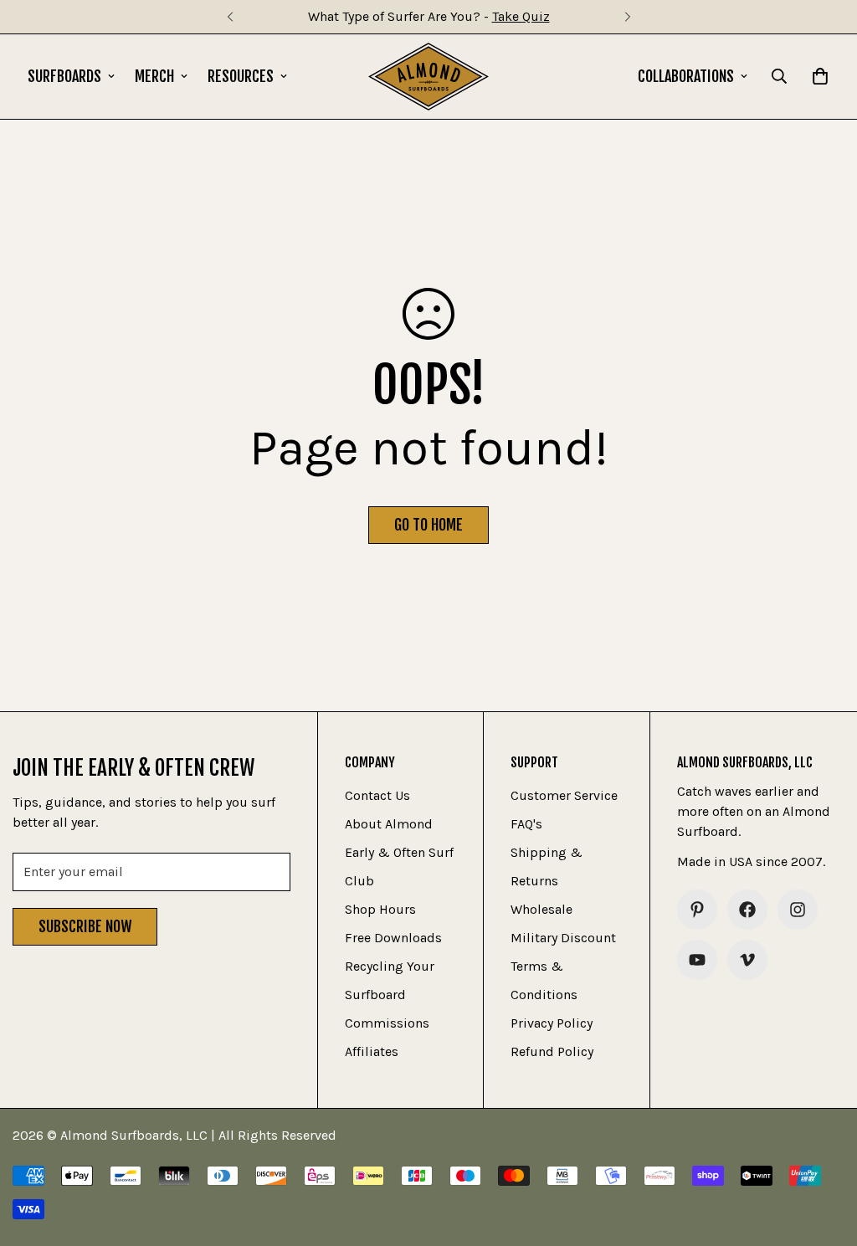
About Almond (389, 824)
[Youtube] (697, 960)
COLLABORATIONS (686, 76)
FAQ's (526, 824)
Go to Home (428, 524)
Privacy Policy (552, 1023)
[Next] (627, 16)
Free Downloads (393, 938)
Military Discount (563, 938)
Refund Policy (552, 1051)
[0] (820, 76)
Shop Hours (380, 909)
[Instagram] (797, 910)
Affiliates (371, 1051)
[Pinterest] (697, 910)
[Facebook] (747, 910)
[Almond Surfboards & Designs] (429, 76)
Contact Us (377, 795)
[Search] (779, 76)
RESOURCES (241, 76)
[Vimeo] (747, 960)
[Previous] (230, 16)
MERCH (154, 76)
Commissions (387, 1023)
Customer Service (564, 795)
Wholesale (541, 909)
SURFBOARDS (64, 76)
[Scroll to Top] (824, 1155)
